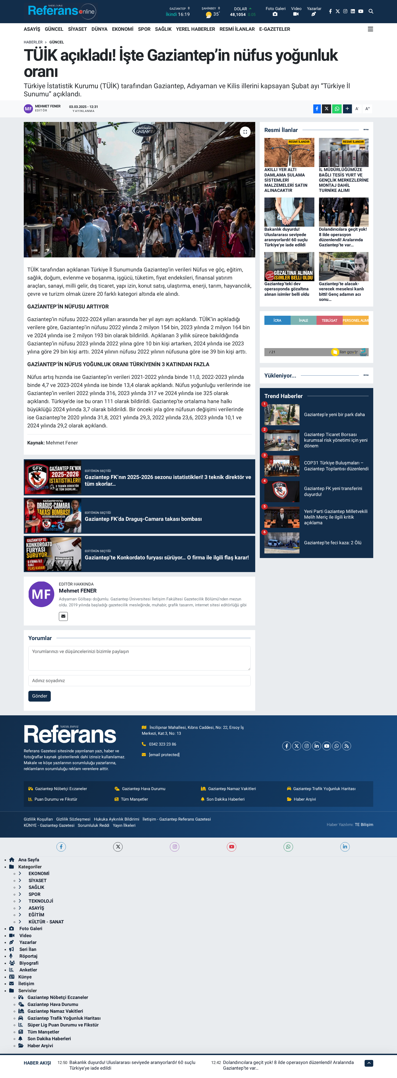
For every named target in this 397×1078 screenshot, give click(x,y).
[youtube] (231, 847)
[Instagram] (306, 746)
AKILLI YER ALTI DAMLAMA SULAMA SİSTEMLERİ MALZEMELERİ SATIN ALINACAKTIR (285, 180)
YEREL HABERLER (195, 29)
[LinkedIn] (316, 746)
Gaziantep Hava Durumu (143, 788)
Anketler (27, 969)
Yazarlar (27, 942)
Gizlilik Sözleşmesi (73, 819)
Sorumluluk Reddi (93, 825)
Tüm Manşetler (134, 799)
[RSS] (346, 746)
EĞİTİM (36, 914)
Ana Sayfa (28, 859)
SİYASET (77, 29)
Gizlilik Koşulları (38, 819)
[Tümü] (366, 129)
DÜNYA (99, 29)
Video (25, 935)
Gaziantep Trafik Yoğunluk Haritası (324, 788)
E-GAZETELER (274, 29)
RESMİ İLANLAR (237, 29)
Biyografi (28, 963)
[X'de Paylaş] (326, 108)
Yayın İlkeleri (124, 825)
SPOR (144, 29)
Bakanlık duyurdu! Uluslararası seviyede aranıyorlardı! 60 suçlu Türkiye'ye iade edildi (286, 237)
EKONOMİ (122, 29)
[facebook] (61, 847)
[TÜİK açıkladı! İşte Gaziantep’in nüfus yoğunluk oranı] (139, 189)
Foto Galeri (30, 928)
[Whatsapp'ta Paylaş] (337, 108)
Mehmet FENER (78, 590)
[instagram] (174, 847)
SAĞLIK (163, 29)
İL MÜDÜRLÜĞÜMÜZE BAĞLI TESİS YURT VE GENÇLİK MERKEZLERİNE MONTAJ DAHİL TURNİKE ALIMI (344, 180)
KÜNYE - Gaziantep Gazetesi (49, 825)
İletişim (26, 983)
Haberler (33, 42)
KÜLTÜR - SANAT (46, 921)
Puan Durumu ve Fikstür (56, 799)
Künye (25, 977)
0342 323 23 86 (162, 744)
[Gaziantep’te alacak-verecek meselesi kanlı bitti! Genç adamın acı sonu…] (344, 266)
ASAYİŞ (32, 29)
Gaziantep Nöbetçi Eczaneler (61, 788)
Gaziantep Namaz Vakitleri (232, 788)
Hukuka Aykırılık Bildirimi (116, 819)
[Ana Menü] (370, 29)
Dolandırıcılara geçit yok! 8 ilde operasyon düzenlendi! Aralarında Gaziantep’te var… (343, 237)
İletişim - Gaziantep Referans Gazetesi (177, 819)
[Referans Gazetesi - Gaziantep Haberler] (61, 11)
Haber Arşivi (305, 799)
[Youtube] (326, 746)
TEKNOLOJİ (40, 901)
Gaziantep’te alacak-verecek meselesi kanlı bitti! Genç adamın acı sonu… (341, 291)
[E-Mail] (63, 616)
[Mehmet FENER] (41, 594)
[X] (296, 746)
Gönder (39, 696)
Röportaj (27, 956)
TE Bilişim (364, 824)
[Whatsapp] (336, 746)
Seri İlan (27, 949)
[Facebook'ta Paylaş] (317, 108)
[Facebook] (286, 746)
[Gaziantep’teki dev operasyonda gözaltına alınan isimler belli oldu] (289, 266)
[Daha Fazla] (347, 108)
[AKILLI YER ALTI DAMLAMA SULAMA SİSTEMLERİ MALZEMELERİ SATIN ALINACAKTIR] (289, 152)
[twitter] (118, 847)
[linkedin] (345, 847)
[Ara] (371, 11)
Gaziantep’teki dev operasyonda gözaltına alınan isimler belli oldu (286, 289)
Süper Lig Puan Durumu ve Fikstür (63, 1025)
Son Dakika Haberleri (226, 799)
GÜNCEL (54, 29)
